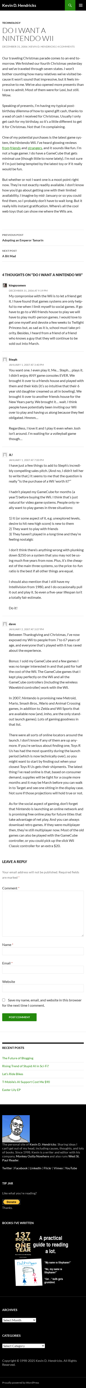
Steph (13, 359)
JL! (11, 455)
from (5, 148)
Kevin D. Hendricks (19, 5)
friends (15, 148)
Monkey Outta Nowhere (32, 1156)
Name (7, 944)
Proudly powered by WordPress (20, 1382)
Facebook (21, 1168)
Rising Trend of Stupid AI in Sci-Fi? (25, 1066)
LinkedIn (35, 1168)
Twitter (7, 1168)
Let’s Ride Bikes (12, 1074)
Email (7, 963)
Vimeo (58, 1168)
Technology (11, 22)
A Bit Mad (9, 253)
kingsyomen (17, 285)
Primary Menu (80, 5)
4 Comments (66, 46)
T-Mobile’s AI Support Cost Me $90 (26, 1082)
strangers (35, 148)
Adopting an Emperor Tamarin (22, 237)
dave (12, 624)
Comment (10, 888)
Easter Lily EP (11, 1090)
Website (8, 981)
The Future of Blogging (17, 1058)
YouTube (71, 1168)
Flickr (48, 1168)
